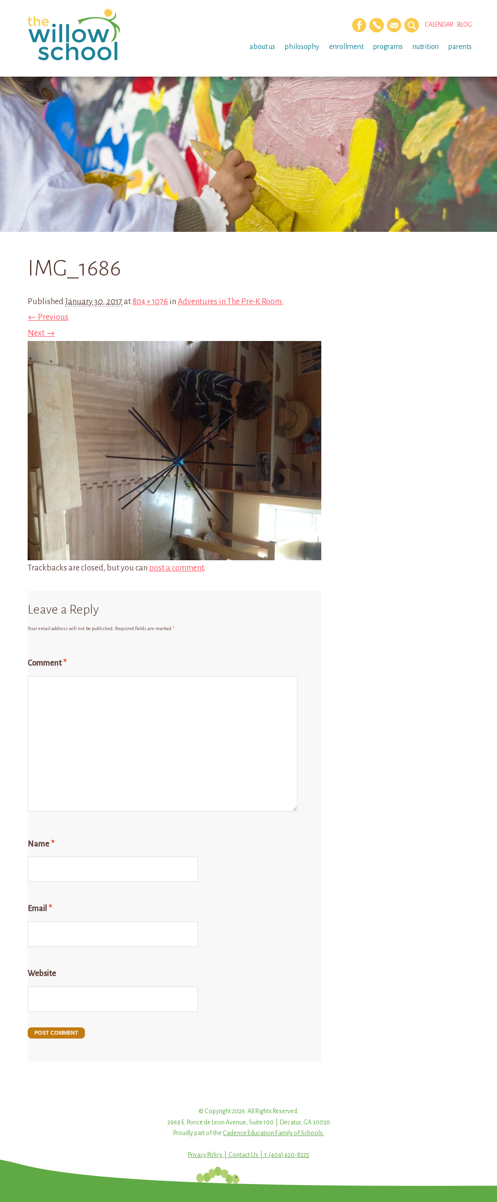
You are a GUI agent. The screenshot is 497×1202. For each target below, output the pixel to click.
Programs (388, 46)
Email (40, 908)
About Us (262, 46)
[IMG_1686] (174, 552)
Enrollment (346, 46)
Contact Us (243, 1155)
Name (41, 844)
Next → (41, 333)
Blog (464, 24)
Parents (460, 46)
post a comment (176, 568)
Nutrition (426, 46)
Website (42, 973)
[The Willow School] (77, 34)
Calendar (439, 24)
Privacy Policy (205, 1155)
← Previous (48, 317)
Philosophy (302, 46)
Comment (47, 663)
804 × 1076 (150, 301)
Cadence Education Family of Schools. (273, 1133)
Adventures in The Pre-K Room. (230, 301)
